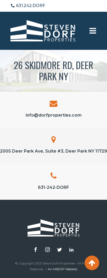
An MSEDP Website (62, 269)
